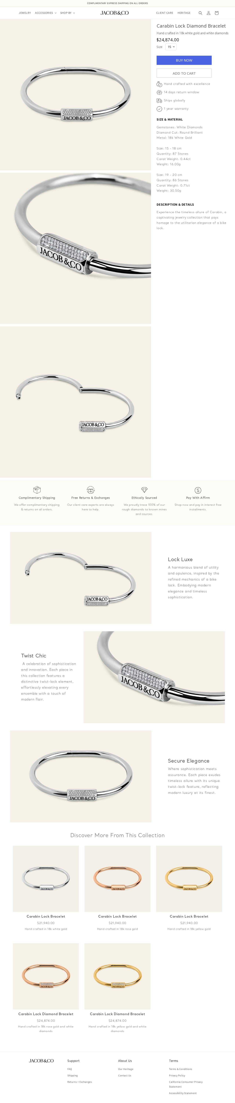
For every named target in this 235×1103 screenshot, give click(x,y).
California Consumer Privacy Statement (186, 1084)
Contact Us (124, 1075)
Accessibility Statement (183, 1093)
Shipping (72, 1075)
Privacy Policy (177, 1075)
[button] (45, 13)
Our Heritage (125, 1069)
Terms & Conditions (180, 1069)
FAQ (69, 1069)
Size (159, 47)
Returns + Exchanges (79, 1082)
